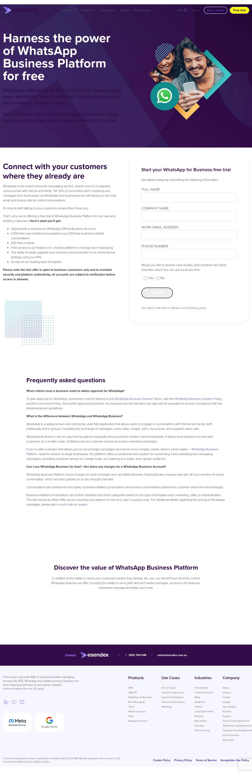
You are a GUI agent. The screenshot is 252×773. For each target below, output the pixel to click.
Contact (226, 697)
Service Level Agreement (236, 721)
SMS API (132, 692)
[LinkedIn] (6, 702)
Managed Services (137, 721)
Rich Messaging (136, 702)
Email (131, 716)
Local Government (204, 711)
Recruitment (201, 721)
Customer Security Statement (237, 730)
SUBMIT (157, 293)
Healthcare (200, 702)
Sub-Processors (231, 735)
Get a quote (215, 10)
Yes (151, 277)
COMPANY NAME (155, 208)
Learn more (111, 606)
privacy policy (198, 308)
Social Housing (202, 730)
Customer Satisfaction (172, 697)
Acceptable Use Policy (234, 760)
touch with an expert (73, 504)
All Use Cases (168, 688)
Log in (195, 10)
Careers (227, 692)
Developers (108, 10)
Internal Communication (173, 702)
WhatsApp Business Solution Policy (198, 398)
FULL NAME (150, 189)
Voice (131, 707)
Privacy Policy (183, 760)
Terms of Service (206, 760)
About (226, 688)
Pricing (124, 10)
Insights (227, 702)
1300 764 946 (137, 655)
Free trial (239, 10)
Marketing (166, 707)
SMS (130, 688)
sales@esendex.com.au (172, 655)
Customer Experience (172, 692)
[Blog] (22, 702)
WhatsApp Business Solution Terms (138, 398)
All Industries (201, 688)
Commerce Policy (49, 403)
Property (199, 716)
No (162, 277)
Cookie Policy (161, 760)
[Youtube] (14, 702)
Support (227, 716)
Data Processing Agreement (237, 725)
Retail (197, 697)
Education (200, 725)
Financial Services (204, 692)
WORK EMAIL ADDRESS (159, 227)
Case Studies (229, 707)
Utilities (198, 707)
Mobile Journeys (136, 711)
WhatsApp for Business (140, 697)
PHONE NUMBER (154, 246)
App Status (228, 740)
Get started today (144, 606)
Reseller (227, 711)
